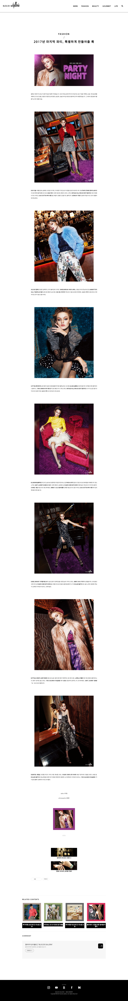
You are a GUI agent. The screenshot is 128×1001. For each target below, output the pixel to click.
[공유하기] (37, 879)
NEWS (75, 6)
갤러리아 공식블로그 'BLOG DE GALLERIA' (39, 944)
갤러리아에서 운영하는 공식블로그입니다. (35, 947)
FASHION (85, 6)
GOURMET (107, 6)
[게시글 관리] (40, 879)
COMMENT (26, 936)
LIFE (116, 6)
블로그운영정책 (69, 992)
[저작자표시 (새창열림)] (50, 879)
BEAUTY (95, 6)
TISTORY (64, 984)
